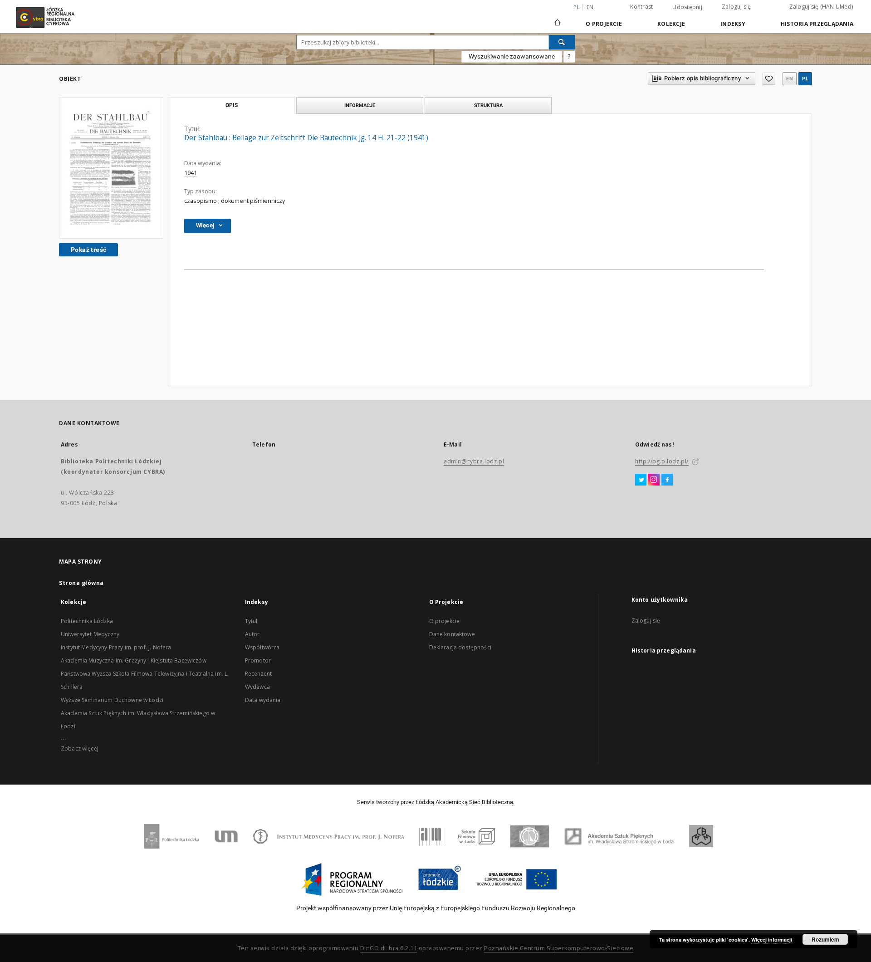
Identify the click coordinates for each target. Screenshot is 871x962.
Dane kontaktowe (452, 634)
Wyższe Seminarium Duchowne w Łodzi (112, 700)
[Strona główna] (557, 19)
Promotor (258, 660)
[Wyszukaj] (562, 42)
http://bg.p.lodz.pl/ (662, 461)
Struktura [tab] (488, 105)
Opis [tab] (231, 105)
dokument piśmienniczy (253, 201)
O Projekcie (604, 24)
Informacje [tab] (359, 105)
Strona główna (81, 583)
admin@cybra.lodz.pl (474, 461)
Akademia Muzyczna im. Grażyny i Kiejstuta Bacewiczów (133, 660)
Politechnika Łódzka (87, 621)
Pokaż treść (88, 249)
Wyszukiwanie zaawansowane (512, 56)
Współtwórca (262, 647)
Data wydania (263, 700)
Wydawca (257, 687)
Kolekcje (671, 24)
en (590, 7)
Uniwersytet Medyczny (90, 634)
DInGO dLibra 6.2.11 (388, 948)
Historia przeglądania (817, 24)
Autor (252, 634)
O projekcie (444, 621)
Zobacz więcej (79, 748)
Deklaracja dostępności (460, 647)
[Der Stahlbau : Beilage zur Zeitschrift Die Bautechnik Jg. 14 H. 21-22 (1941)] (111, 167)
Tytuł (251, 621)
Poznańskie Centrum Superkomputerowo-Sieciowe (558, 948)
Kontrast (641, 6)
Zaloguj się (736, 6)
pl (805, 79)
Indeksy (732, 24)
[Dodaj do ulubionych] (769, 79)
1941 (190, 173)
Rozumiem (825, 939)
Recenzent (258, 673)
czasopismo (200, 201)
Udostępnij (687, 7)
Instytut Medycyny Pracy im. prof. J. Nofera (116, 647)
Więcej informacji (771, 939)
